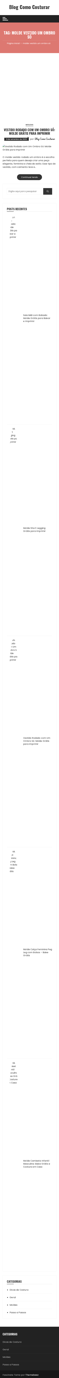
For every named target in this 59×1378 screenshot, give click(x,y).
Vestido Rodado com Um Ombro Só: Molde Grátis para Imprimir (29, 131)
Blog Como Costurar (29, 6)
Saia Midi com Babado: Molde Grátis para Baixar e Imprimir (36, 318)
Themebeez (32, 1374)
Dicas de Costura (19, 1289)
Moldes (29, 124)
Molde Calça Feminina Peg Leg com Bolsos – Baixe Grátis (37, 952)
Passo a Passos (18, 1312)
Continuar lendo (29, 177)
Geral (13, 1297)
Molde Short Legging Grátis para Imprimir (34, 530)
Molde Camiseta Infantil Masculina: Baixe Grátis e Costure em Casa (36, 1164)
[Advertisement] (29, 83)
